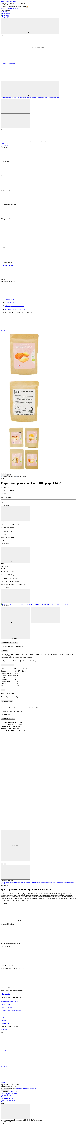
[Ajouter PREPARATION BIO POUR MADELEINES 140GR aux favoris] (15, 853)
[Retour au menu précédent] (15, 106)
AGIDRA (11, 1091)
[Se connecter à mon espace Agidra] (38, 55)
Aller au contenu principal (8, 1)
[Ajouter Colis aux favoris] (15, 513)
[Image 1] (1, 473)
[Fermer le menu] (15, 120)
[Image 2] (3, 473)
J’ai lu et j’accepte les (19, 1088)
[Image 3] (5, 473)
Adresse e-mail (5, 1086)
